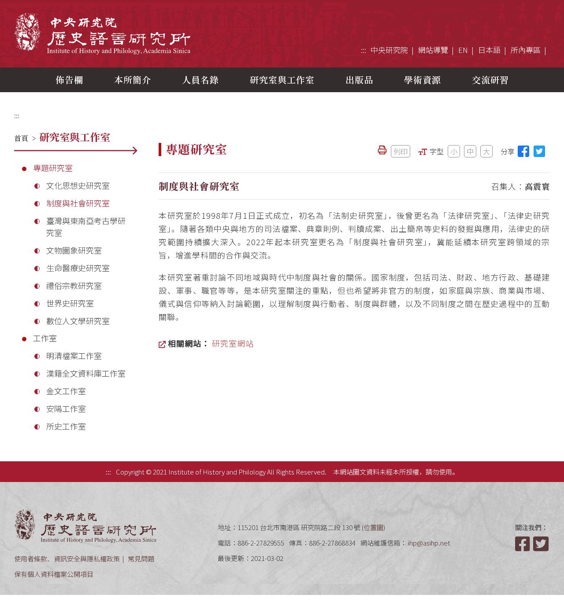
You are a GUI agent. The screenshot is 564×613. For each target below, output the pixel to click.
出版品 (359, 79)
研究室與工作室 (282, 79)
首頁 (21, 138)
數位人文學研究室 (78, 320)
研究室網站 (233, 343)
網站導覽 (433, 49)
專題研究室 (53, 167)
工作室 (45, 338)
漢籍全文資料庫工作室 (86, 373)
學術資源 (422, 79)
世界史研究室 (70, 303)
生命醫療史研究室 (78, 267)
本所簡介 (132, 79)
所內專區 (526, 49)
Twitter (541, 543)
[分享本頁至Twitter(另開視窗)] (539, 151)
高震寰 (537, 186)
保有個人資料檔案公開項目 (53, 574)
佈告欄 (69, 79)
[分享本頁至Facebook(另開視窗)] (523, 151)
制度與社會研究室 (78, 203)
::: (363, 49)
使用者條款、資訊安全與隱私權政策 (67, 558)
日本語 (489, 49)
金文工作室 (66, 390)
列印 (400, 151)
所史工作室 (66, 426)
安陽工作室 (66, 408)
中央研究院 (389, 49)
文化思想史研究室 (78, 185)
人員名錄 (200, 79)
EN (463, 49)
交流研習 (490, 79)
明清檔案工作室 (74, 355)
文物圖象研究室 (74, 250)
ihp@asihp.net (429, 542)
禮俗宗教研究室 (74, 285)
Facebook (523, 543)
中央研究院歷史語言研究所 (102, 33)
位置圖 (373, 527)
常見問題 (141, 558)
